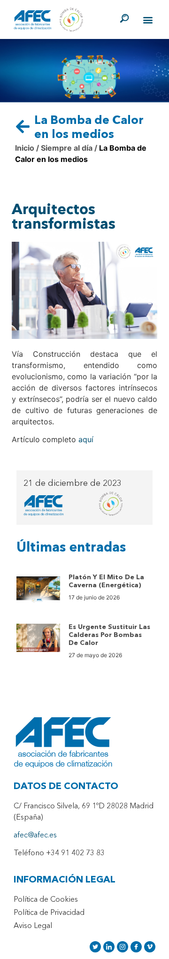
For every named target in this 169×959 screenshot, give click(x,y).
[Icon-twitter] (95, 946)
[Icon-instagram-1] (122, 946)
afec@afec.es (35, 835)
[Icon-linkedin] (109, 946)
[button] (147, 20)
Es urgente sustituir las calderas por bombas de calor (109, 635)
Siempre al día (65, 148)
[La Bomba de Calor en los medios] (23, 126)
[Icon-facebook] (136, 946)
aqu (85, 439)
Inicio (24, 148)
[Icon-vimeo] (149, 946)
